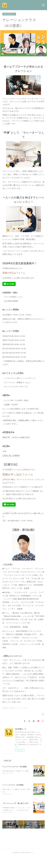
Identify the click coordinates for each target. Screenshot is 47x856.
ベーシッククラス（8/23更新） (13, 785)
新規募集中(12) (6, 708)
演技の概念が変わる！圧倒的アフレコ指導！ (16, 771)
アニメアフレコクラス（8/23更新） (15, 766)
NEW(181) (13, 708)
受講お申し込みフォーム (17, 474)
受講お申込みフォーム (13, 272)
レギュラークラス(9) (22, 708)
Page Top (23, 843)
